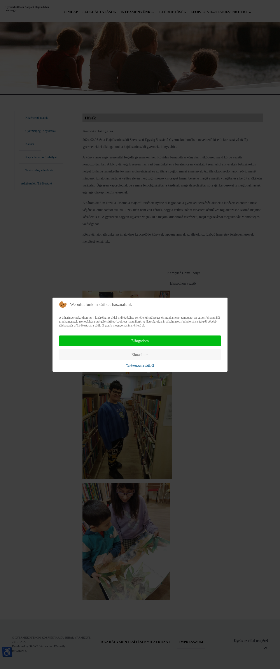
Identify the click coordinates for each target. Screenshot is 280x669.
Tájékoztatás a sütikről (140, 365)
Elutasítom (140, 354)
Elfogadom (140, 341)
